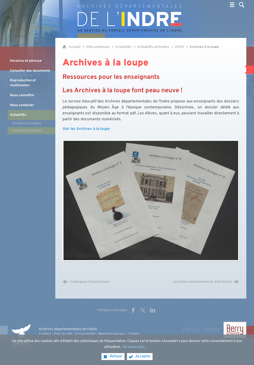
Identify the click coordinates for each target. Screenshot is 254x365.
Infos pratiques (98, 47)
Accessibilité (85, 334)
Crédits (134, 334)
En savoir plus (134, 347)
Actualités (123, 47)
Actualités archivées (153, 47)
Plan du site (63, 334)
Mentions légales (111, 334)
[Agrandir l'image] (151, 200)
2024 (179, 47)
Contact (45, 334)
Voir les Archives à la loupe (86, 129)
